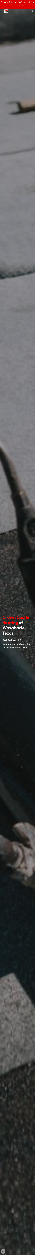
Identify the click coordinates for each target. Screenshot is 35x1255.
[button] (2, 11)
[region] (17, 4)
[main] (17, 625)
